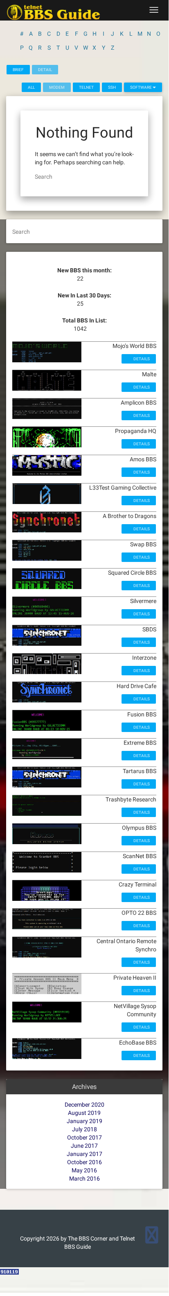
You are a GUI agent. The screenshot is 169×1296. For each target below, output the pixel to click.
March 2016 (84, 1178)
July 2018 (84, 1129)
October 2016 (84, 1162)
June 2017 (84, 1145)
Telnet (86, 87)
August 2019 (84, 1113)
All (31, 87)
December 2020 (84, 1104)
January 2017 (84, 1154)
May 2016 (84, 1170)
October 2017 (84, 1137)
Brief (18, 69)
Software (141, 87)
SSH (112, 87)
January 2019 (84, 1121)
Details (141, 359)
